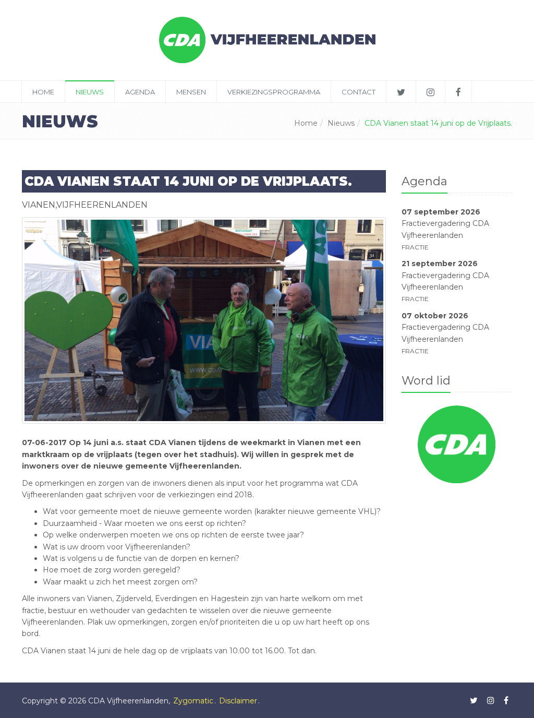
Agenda (140, 92)
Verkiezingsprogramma (273, 92)
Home (43, 92)
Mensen (191, 92)
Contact (358, 92)
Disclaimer (238, 700)
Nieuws (90, 92)
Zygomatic (193, 700)
